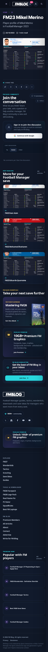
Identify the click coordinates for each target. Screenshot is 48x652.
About (5, 533)
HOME (5, 12)
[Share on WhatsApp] (26, 87)
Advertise (7, 540)
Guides (6, 486)
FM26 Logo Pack (9, 500)
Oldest (20, 155)
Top (7, 155)
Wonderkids (8, 471)
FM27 (5, 467)
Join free (22, 384)
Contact (6, 537)
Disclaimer (14, 646)
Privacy (5, 646)
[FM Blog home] (23, 400)
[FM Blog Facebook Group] (11, 426)
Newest (13, 155)
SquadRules (8, 511)
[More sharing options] (32, 90)
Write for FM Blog (10, 544)
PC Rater (6, 507)
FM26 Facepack (9, 496)
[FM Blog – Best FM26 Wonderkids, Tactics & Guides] (22, 4)
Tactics (6, 475)
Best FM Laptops (10, 515)
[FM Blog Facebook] (17, 426)
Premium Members (11, 526)
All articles (38, 178)
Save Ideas (7, 482)
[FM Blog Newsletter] (29, 426)
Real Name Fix (9, 504)
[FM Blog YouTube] (23, 426)
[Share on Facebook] (21, 87)
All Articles (7, 529)
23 (12, 12)
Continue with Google (24, 141)
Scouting (7, 478)
